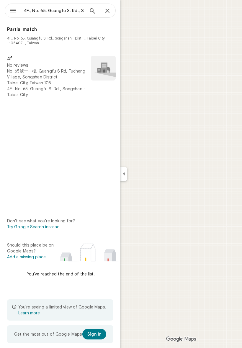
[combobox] (54, 10)
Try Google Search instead (33, 226)
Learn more (29, 313)
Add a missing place (26, 257)
